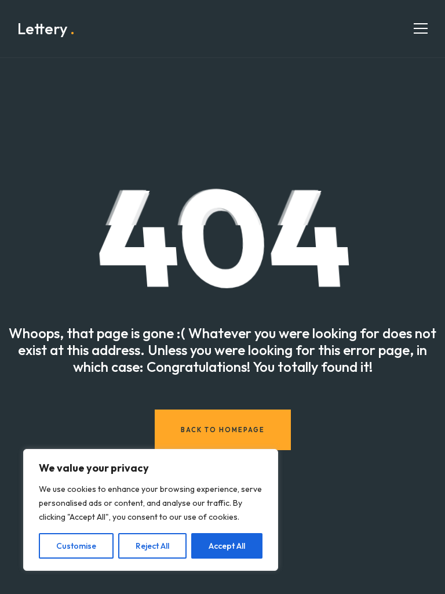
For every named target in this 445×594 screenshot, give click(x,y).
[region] (150, 510)
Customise (76, 546)
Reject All (152, 546)
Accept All (227, 546)
